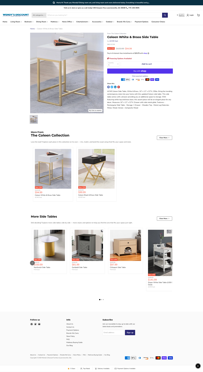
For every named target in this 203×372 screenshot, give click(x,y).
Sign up (130, 332)
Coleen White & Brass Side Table (47, 195)
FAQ (68, 339)
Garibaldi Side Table (79, 267)
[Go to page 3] (103, 299)
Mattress (54, 22)
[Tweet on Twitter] (112, 87)
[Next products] (170, 263)
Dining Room (41, 22)
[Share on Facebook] (108, 87)
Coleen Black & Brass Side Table (90, 195)
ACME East (113, 41)
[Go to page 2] (101, 299)
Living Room (15, 22)
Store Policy (70, 336)
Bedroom (28, 22)
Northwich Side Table (42, 267)
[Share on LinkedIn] (115, 87)
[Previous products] (32, 263)
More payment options (140, 76)
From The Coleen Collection (116, 33)
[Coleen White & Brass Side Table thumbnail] (34, 119)
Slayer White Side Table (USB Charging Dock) (163, 283)
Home (5, 22)
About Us (69, 324)
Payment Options (141, 22)
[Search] (165, 15)
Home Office (67, 22)
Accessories (97, 22)
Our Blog (69, 345)
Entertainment (82, 22)
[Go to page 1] (99, 299)
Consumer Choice (158, 22)
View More (163, 138)
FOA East (37, 270)
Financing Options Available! (120, 58)
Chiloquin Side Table (118, 267)
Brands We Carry (124, 22)
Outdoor (109, 22)
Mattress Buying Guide (74, 342)
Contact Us (70, 327)
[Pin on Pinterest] (118, 87)
